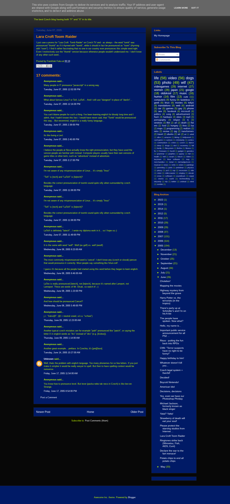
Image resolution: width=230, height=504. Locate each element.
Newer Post (43, 411)
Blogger (131, 497)
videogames (161, 86)
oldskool (166, 93)
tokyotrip (157, 182)
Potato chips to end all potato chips (172, 459)
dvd (174, 146)
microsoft (185, 111)
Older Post (137, 411)
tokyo (191, 102)
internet (182, 86)
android (190, 105)
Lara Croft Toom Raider (56, 36)
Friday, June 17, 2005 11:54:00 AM (61, 373)
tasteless (185, 99)
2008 (161, 231)
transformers (188, 131)
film (172, 96)
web (178, 105)
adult (192, 134)
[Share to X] (44, 66)
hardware (167, 117)
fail (193, 146)
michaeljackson (184, 162)
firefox (179, 148)
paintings (190, 165)
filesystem (169, 148)
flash (156, 117)
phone (190, 108)
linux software (173, 159)
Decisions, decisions (171, 391)
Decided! (164, 377)
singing (182, 173)
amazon (167, 137)
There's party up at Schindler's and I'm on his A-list (173, 311)
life (156, 78)
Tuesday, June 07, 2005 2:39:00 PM (61, 124)
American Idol (167, 386)
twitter (173, 182)
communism (162, 143)
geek (156, 102)
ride (192, 170)
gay (180, 108)
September (167, 263)
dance (191, 143)
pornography (160, 120)
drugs (167, 146)
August (165, 268)
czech (182, 143)
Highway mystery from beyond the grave (172, 292)
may (188, 159)
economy (184, 146)
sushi (171, 179)
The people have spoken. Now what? (171, 319)
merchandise (159, 162)
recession (183, 170)
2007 (161, 236)
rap (174, 170)
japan (174, 90)
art (175, 123)
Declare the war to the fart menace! (172, 452)
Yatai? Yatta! (166, 413)
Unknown (49, 359)
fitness (188, 148)
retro (156, 131)
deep (159, 146)
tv (188, 120)
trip (166, 182)
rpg (175, 131)
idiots (179, 117)
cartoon (169, 140)
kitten (188, 157)
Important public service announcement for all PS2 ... (172, 333)
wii (179, 134)
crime (173, 143)
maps (160, 128)
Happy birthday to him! (172, 358)
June (164, 277)
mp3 (188, 117)
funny (173, 99)
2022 (161, 199)
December (166, 249)
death (184, 123)
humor (158, 96)
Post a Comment (48, 397)
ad (185, 134)
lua (192, 125)
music (183, 93)
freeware (163, 151)
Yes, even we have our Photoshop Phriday (172, 397)
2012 (161, 213)
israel (171, 157)
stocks (161, 179)
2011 (160, 218)
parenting (161, 168)
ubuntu (170, 134)
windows (158, 123)
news (166, 165)
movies (179, 102)
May (163, 466)
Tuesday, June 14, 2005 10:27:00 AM (62, 352)
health (156, 157)
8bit (168, 123)
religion (176, 120)
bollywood (187, 137)
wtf (183, 82)
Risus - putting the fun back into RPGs (171, 342)
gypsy (181, 154)
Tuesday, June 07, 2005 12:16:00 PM (62, 104)
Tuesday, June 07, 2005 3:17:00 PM (61, 160)
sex (160, 111)
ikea (185, 125)
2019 (161, 204)
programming (173, 128)
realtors (187, 128)
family (159, 148)
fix (155, 151)
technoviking (184, 179)
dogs (190, 78)
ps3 (167, 170)
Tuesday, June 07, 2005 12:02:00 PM (62, 89)
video (172, 78)
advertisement (183, 114)
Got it (195, 8)
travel (160, 134)
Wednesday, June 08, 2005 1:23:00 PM (63, 291)
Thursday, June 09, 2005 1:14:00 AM (62, 338)
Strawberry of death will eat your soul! (172, 419)
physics (190, 168)
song (168, 114)
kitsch (180, 157)
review (166, 131)
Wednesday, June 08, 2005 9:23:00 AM (63, 249)
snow (159, 176)
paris (170, 168)
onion (181, 165)
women (158, 90)
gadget (181, 151)
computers (159, 99)
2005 (161, 245)
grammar (161, 154)
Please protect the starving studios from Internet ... (172, 428)
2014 (161, 208)
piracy (159, 170)
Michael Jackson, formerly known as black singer (171, 406)
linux (167, 102)
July (163, 272)
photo (166, 82)
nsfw (173, 165)
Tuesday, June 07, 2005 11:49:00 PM (62, 234)
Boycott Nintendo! (169, 382)
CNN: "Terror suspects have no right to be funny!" (172, 351)
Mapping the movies (171, 285)
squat (191, 176)
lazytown (157, 159)
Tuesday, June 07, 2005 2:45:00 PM (61, 139)
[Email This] (37, 66)
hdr (189, 154)
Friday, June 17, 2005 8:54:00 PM (60, 391)
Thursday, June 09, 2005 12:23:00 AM (62, 320)
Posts (161, 54)
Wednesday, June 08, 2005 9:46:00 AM (63, 273)
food (164, 125)
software (168, 176)
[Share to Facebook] (47, 66)
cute (186, 96)
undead (183, 182)
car (159, 108)
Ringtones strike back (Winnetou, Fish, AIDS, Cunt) (171, 443)
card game (158, 140)
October (165, 258)
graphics (171, 154)
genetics (190, 151)
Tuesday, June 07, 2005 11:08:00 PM (62, 190)
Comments (164, 59)
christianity (180, 140)
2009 (161, 227)
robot (159, 173)
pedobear (180, 168)
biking (176, 137)
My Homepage (162, 35)
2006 (161, 241)
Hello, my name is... (170, 325)
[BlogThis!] (41, 66)
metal (171, 162)
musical (157, 165)
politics (157, 114)
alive (159, 137)
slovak (191, 173)
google (190, 90)
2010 (161, 222)
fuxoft (172, 151)
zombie (160, 184)
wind (192, 182)
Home (90, 411)
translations (164, 105)
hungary (174, 125)
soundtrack (180, 176)
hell (164, 157)
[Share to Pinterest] (50, 66)
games (169, 108)
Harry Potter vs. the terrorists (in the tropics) (170, 300)
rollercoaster (170, 173)
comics (191, 140)
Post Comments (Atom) (96, 420)
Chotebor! (165, 281)
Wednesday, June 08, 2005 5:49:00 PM (63, 305)
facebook (171, 111)
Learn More (181, 8)
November (166, 254)
